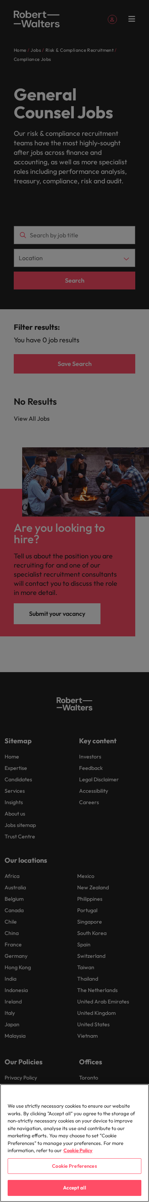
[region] (74, 1143)
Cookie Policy (77, 1150)
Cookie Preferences (74, 1166)
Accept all (74, 1188)
